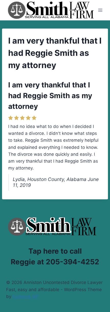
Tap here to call (55, 251)
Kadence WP (26, 296)
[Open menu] (100, 10)
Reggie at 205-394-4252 (55, 261)
